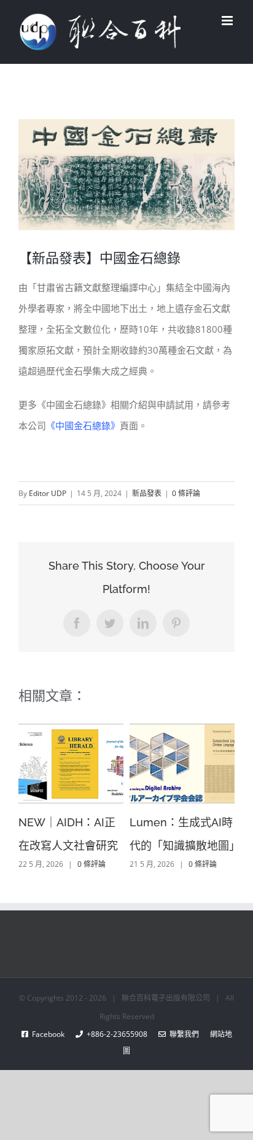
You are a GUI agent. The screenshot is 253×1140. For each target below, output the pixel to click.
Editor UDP (47, 493)
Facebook (52, 1034)
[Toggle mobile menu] (228, 20)
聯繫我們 (182, 1034)
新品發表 (147, 493)
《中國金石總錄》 (83, 425)
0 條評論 (186, 493)
